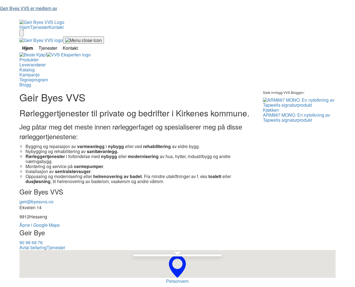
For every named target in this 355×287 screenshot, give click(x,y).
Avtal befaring (33, 247)
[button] (177, 266)
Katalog (27, 69)
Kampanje (29, 74)
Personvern (177, 281)
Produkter (29, 59)
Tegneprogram (33, 79)
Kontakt (56, 27)
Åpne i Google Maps (39, 225)
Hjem (24, 27)
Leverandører (32, 64)
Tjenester (39, 27)
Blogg (25, 84)
